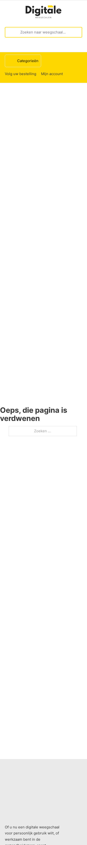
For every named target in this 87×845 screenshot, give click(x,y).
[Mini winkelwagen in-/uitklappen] (80, 47)
